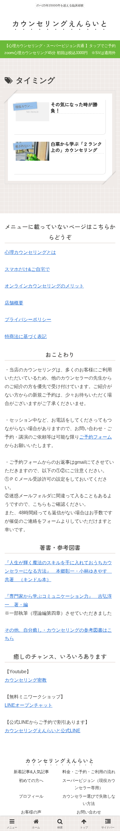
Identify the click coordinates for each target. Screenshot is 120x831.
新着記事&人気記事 (31, 771)
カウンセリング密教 (26, 680)
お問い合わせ (89, 812)
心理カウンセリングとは (30, 252)
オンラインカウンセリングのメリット (44, 285)
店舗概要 (14, 302)
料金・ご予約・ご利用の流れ (88, 771)
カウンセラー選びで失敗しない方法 (88, 800)
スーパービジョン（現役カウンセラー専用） (88, 784)
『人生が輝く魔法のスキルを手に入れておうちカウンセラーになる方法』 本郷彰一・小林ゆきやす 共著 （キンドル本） (58, 571)
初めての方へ (31, 780)
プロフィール (31, 796)
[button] (106, 756)
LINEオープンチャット (28, 705)
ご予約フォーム (95, 436)
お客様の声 (31, 812)
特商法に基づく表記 (26, 336)
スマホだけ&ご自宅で (27, 269)
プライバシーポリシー (28, 319)
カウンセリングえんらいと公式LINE (42, 730)
